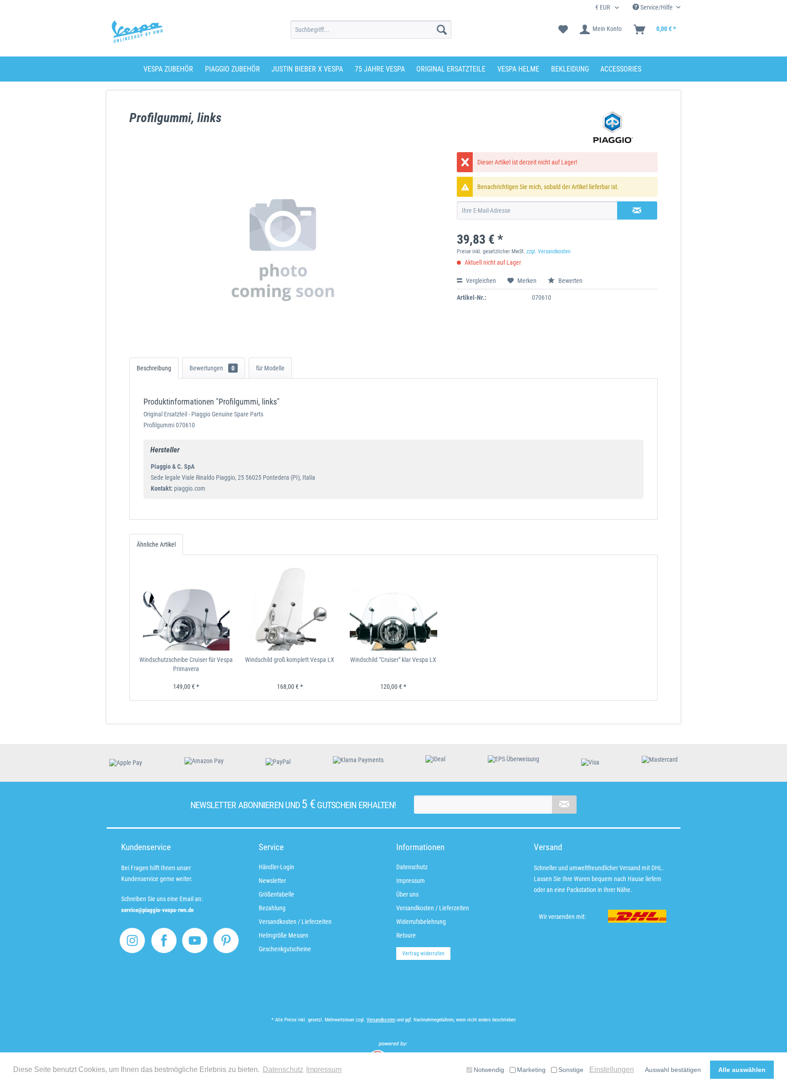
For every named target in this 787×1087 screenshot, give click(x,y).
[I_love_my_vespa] (132, 941)
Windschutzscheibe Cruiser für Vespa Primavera (186, 664)
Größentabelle (276, 894)
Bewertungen (212, 368)
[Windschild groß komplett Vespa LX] (290, 607)
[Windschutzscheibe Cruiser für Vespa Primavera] (186, 607)
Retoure (406, 935)
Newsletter (272, 880)
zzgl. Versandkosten (548, 251)
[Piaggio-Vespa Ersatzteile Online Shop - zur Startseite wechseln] (137, 32)
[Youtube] (195, 941)
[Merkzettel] (563, 30)
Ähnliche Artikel (156, 544)
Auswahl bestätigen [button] (673, 1069)
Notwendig (489, 1069)
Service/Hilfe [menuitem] (656, 7)
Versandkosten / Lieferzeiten (295, 921)
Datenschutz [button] (283, 1069)
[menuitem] (371, 30)
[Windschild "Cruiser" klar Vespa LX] (393, 607)
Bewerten (570, 280)
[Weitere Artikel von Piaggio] (613, 127)
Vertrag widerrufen (423, 953)
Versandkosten (381, 1020)
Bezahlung (272, 908)
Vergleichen (480, 280)
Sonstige (570, 1069)
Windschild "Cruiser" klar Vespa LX (393, 659)
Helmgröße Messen (283, 935)
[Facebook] (164, 941)
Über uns (407, 894)
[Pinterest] (226, 941)
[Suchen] (441, 30)
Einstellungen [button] (611, 1069)
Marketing (531, 1069)
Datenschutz (412, 867)
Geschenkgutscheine (285, 949)
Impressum (410, 880)
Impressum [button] (324, 1069)
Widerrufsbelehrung (421, 921)
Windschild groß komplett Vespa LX (289, 659)
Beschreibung (154, 368)
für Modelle (270, 368)
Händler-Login (276, 867)
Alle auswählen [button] (742, 1069)
